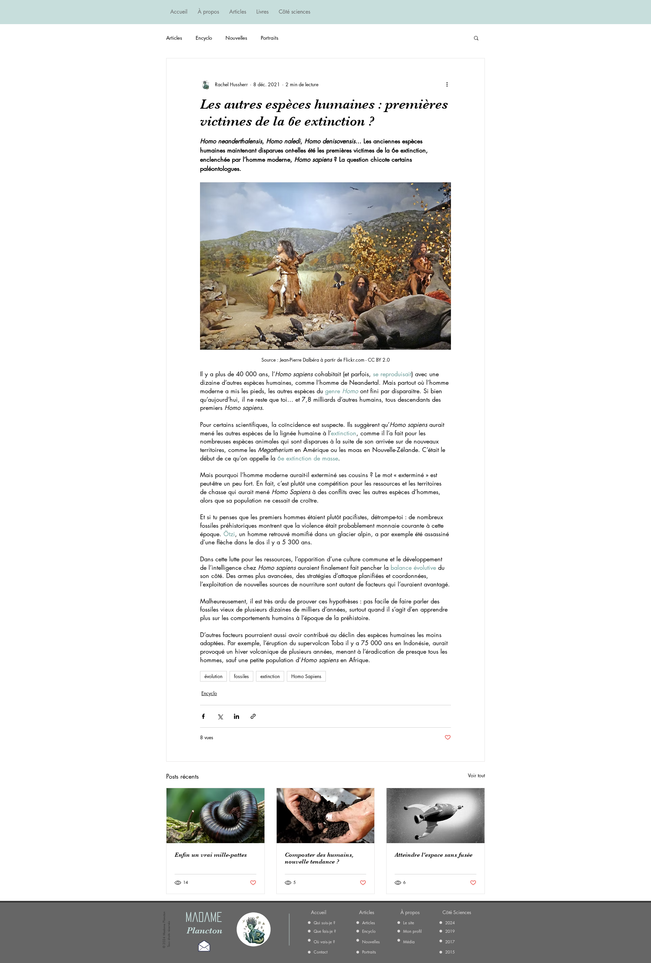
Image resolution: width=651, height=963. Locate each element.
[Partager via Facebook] (203, 716)
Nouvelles (236, 38)
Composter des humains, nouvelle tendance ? (319, 858)
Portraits (269, 38)
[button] (476, 37)
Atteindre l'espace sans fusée (433, 854)
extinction (270, 676)
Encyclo (204, 38)
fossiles (241, 676)
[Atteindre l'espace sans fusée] (436, 815)
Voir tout (476, 775)
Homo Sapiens (306, 676)
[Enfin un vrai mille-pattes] (215, 815)
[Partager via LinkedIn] (236, 716)
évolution (213, 676)
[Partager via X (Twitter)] (220, 716)
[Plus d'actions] (447, 84)
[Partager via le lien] (253, 716)
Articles (174, 38)
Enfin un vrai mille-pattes (211, 854)
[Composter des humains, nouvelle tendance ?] (326, 815)
